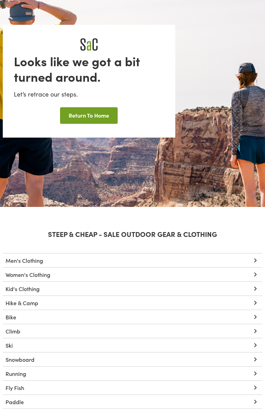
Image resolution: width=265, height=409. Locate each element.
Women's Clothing (28, 274)
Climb (13, 331)
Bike (11, 317)
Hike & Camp (22, 303)
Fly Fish (15, 387)
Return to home (89, 115)
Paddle (15, 402)
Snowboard (20, 359)
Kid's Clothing (23, 288)
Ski (9, 345)
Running (16, 373)
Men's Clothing (24, 260)
